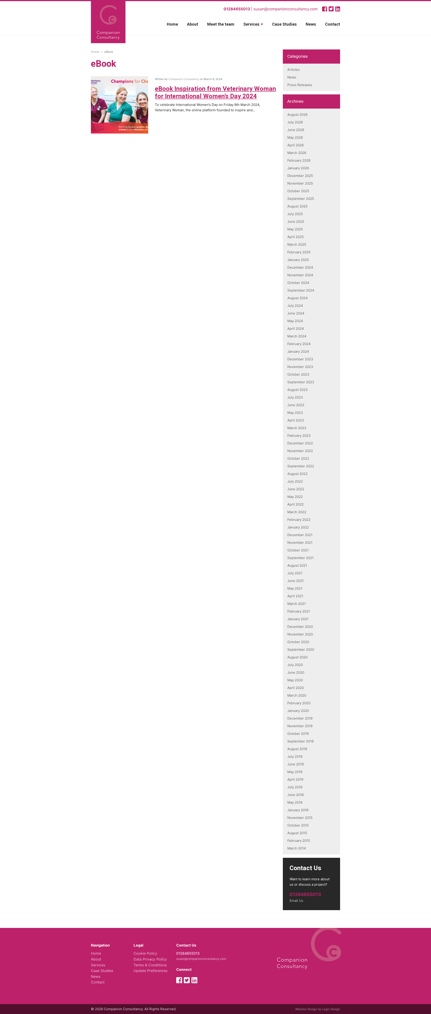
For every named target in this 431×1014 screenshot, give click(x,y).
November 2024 (300, 275)
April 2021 (295, 596)
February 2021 (298, 611)
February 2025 (298, 252)
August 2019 (297, 749)
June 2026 (295, 130)
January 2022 (298, 527)
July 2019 (294, 756)
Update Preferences (150, 970)
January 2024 (298, 351)
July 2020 (295, 665)
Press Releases (299, 85)
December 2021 (299, 535)
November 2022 (300, 451)
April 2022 (295, 504)
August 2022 (297, 474)
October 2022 (298, 458)
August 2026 (297, 114)
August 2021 (297, 565)
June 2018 (295, 795)
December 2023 (300, 359)
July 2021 (294, 573)
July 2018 (294, 787)
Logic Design (331, 1009)
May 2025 (295, 229)
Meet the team (220, 24)
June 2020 (295, 672)
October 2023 (298, 374)
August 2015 (297, 833)
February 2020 (298, 703)
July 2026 (295, 122)
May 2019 (294, 772)
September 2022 (300, 466)
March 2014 (296, 848)
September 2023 (300, 382)
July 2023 (295, 397)
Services (251, 24)
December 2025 (300, 176)
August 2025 (297, 206)
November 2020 (300, 634)
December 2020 (300, 626)
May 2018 (294, 802)
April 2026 (295, 145)
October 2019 (298, 733)
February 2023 (299, 435)
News (311, 24)
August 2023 (297, 390)
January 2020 (298, 711)
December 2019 (299, 718)
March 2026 (296, 153)
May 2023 (295, 412)
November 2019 (299, 726)
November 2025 (300, 183)
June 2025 (295, 221)
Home (172, 24)
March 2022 (296, 512)
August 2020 (297, 657)
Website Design (306, 1009)
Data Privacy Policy (150, 959)
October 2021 (298, 550)
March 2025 (296, 244)
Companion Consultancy (183, 79)
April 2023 (295, 420)
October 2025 (298, 191)
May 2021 (294, 588)
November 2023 (300, 367)
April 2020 (295, 688)
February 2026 (298, 160)
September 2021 (300, 558)
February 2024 (299, 344)
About (192, 24)
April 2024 (295, 328)
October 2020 (298, 642)
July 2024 (295, 305)
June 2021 (295, 581)
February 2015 (298, 840)
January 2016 (297, 810)
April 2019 (295, 779)
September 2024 (300, 290)
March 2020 (296, 695)
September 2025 (300, 198)
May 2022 (295, 497)
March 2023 (296, 428)
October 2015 (298, 825)
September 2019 (300, 741)
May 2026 (295, 137)
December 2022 (300, 443)
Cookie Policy (145, 953)
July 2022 (295, 481)
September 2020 (300, 649)
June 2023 (295, 405)
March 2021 (296, 604)
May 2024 (295, 321)
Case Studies (284, 24)
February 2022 (298, 519)
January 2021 (297, 619)
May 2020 (295, 680)
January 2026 (298, 168)
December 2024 (300, 267)
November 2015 (299, 818)
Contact (332, 24)
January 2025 (298, 260)
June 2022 (295, 489)
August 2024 (297, 298)
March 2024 (296, 336)
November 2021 (299, 542)
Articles (293, 69)
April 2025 (295, 237)
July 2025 (295, 214)
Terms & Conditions (150, 965)
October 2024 (298, 283)
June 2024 (295, 313)
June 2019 (295, 764)
